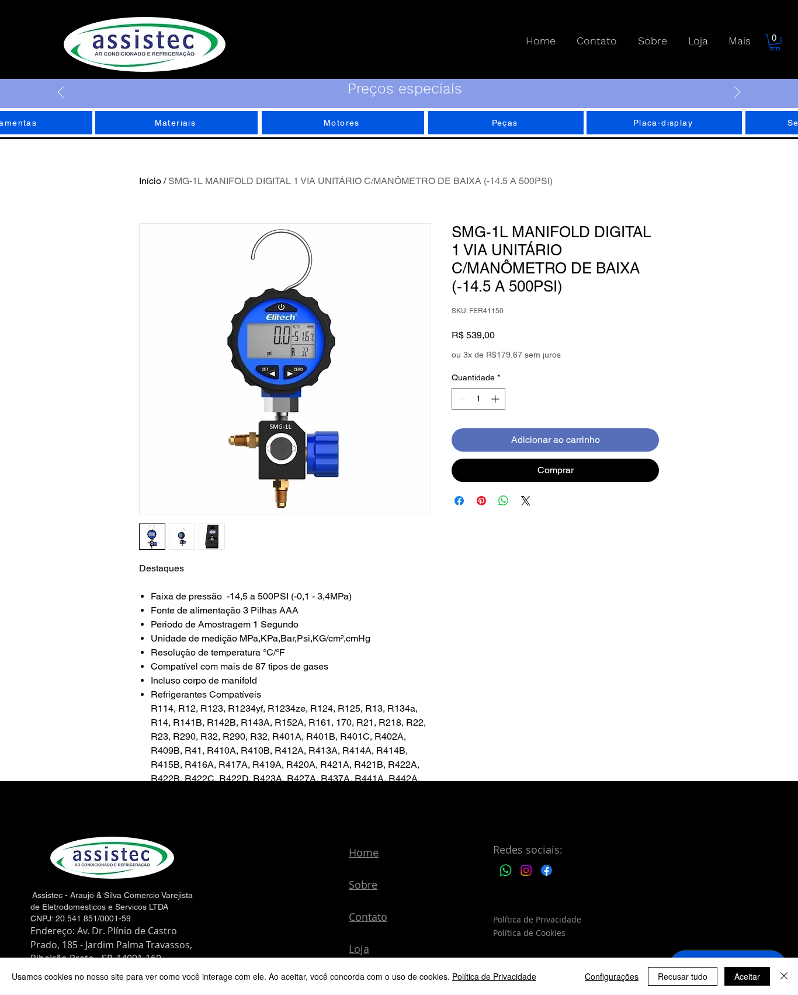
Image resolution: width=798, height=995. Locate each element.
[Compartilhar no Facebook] (459, 501)
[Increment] (496, 399)
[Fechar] (784, 976)
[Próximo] (737, 93)
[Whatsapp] (505, 870)
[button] (775, 42)
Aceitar (747, 976)
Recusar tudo (682, 976)
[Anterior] (61, 93)
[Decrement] (460, 399)
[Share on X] (526, 501)
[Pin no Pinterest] (481, 501)
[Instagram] (526, 870)
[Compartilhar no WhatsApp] (504, 501)
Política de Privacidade (494, 976)
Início (150, 180)
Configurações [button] (612, 976)
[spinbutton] (478, 399)
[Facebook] (546, 870)
